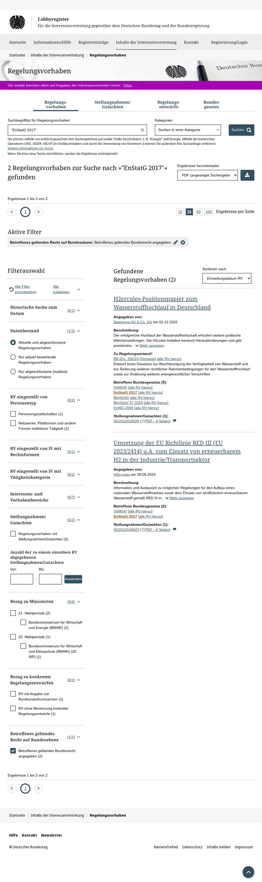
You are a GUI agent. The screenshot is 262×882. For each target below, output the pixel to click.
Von (13, 569)
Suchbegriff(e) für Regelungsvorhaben (39, 120)
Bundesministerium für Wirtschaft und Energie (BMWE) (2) (55, 625)
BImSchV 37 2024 (128, 403)
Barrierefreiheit (166, 846)
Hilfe (13, 835)
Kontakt (191, 42)
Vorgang (148, 359)
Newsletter (51, 835)
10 (181, 212)
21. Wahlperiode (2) (34, 613)
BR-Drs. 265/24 (126, 359)
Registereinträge (93, 42)
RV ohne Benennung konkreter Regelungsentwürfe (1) (43, 711)
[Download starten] (247, 175)
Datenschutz (192, 846)
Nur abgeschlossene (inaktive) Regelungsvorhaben (43, 374)
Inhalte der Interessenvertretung (146, 42)
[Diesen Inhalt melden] (174, 421)
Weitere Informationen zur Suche (30, 148)
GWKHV (120, 387)
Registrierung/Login (229, 42)
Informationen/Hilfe (52, 42)
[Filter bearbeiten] (175, 242)
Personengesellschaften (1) (40, 414)
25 (190, 212)
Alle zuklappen (61, 289)
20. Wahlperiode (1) (34, 637)
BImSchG (121, 398)
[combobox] (188, 130)
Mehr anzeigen (152, 345)
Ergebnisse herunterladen (198, 166)
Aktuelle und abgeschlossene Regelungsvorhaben (42, 345)
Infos (128, 85)
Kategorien (163, 120)
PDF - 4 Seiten (157, 421)
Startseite (17, 42)
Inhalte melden (219, 846)
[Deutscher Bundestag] (20, 22)
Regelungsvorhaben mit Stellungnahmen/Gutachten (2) (43, 536)
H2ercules (122, 474)
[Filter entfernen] (182, 242)
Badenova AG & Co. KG (133, 322)
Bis (41, 569)
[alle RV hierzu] (169, 359)
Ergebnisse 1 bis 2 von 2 (28, 199)
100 (209, 212)
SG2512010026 (126, 421)
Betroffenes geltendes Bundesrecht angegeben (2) (46, 753)
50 (199, 212)
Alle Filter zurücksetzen (25, 289)
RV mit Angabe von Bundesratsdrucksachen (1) (40, 696)
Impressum (244, 846)
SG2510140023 (126, 530)
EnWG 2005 (123, 408)
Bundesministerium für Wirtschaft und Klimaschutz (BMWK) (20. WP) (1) (55, 651)
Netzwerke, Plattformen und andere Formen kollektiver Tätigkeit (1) (47, 426)
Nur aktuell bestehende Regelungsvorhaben (37, 359)
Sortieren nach (214, 269)
